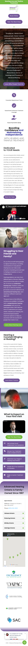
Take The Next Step (14, 22)
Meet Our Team (10, 197)
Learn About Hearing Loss (13, 325)
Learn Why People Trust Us (14, 84)
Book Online (14, 16)
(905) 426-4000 (13, 508)
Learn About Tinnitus (11, 380)
